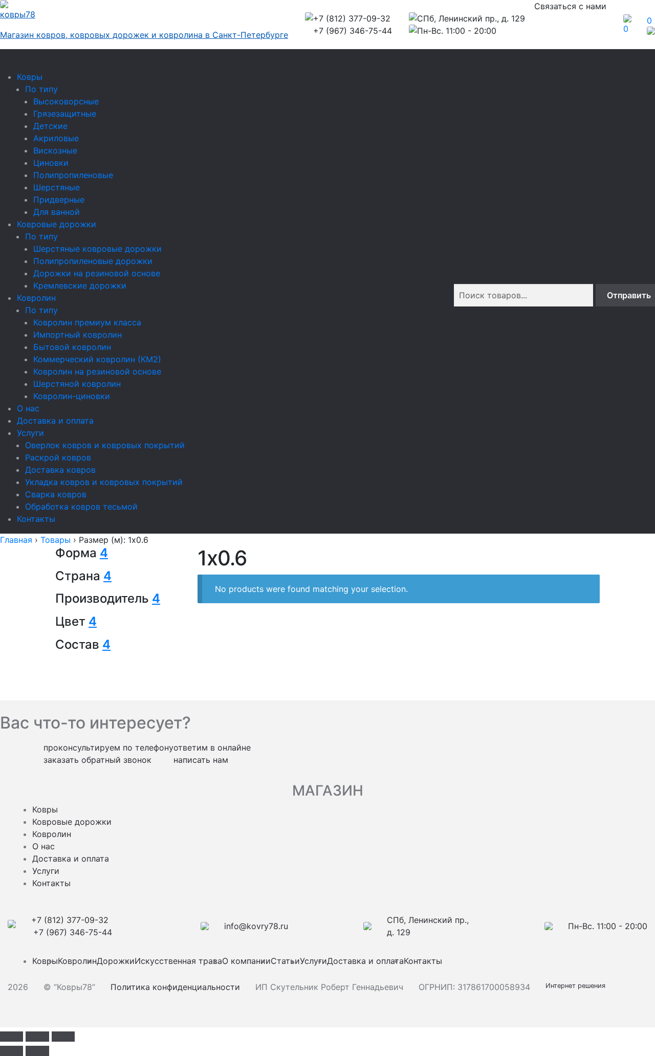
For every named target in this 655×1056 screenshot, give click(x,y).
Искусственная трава (178, 961)
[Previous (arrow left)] (11, 1051)
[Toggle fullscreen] (37, 1036)
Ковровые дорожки (56, 224)
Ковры (29, 77)
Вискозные (55, 150)
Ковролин (36, 298)
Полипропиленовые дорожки (92, 261)
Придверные (58, 199)
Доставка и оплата (55, 420)
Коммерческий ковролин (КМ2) (97, 359)
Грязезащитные (64, 113)
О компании (246, 961)
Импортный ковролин (77, 334)
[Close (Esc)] (11, 1036)
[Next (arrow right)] (37, 1051)
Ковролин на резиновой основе (97, 371)
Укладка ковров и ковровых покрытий (104, 482)
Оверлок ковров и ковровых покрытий (105, 445)
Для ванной (56, 212)
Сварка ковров (55, 494)
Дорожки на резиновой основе (96, 273)
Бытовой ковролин (72, 347)
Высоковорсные (66, 101)
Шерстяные (56, 187)
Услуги (30, 433)
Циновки (51, 163)
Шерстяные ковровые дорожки (97, 249)
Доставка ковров (60, 470)
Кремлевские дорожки (79, 285)
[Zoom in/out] (63, 1036)
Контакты (36, 519)
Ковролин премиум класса (87, 322)
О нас (28, 408)
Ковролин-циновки (71, 396)
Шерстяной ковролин (77, 384)
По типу (41, 89)
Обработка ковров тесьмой (81, 506)
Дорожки (116, 961)
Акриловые (56, 138)
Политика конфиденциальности (175, 987)
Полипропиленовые (73, 175)
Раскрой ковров (58, 457)
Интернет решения (577, 985)
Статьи (285, 961)
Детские (50, 126)
